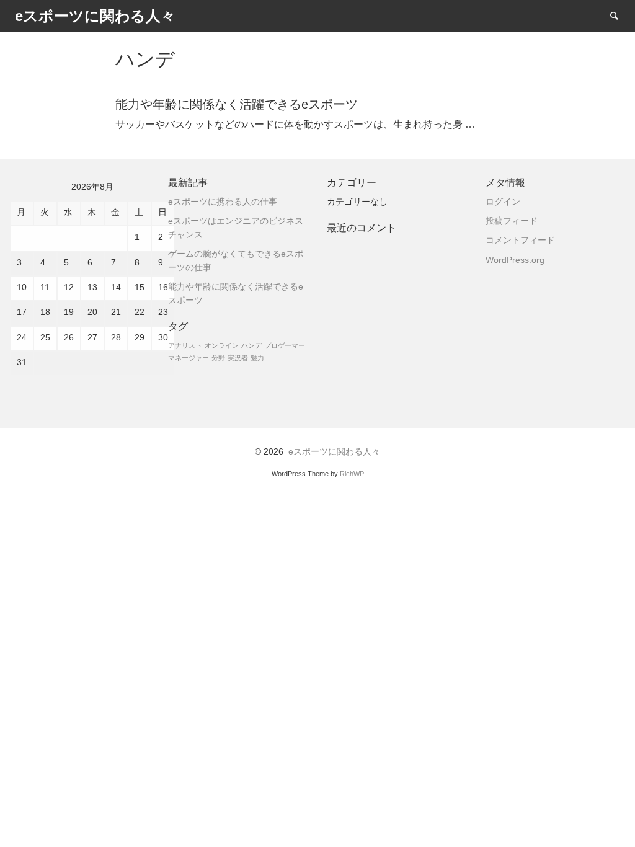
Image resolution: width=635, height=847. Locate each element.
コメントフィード (520, 240)
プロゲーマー (284, 345)
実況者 (238, 357)
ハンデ (251, 345)
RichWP (352, 473)
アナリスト (185, 345)
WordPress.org (515, 260)
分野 (218, 357)
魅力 (257, 357)
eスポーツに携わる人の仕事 (222, 201)
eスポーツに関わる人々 (334, 451)
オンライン (222, 345)
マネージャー (188, 357)
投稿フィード (512, 221)
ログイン (503, 201)
